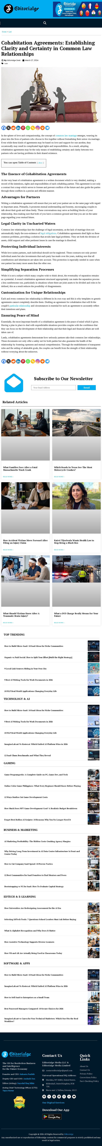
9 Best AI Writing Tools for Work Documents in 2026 (28, 680)
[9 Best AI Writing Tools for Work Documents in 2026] (94, 679)
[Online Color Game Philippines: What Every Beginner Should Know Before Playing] (94, 785)
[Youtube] (74, 1096)
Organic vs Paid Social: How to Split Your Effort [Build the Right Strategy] (38, 657)
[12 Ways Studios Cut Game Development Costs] (94, 797)
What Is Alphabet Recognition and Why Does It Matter (29, 930)
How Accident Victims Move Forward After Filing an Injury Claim (25, 541)
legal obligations (48, 233)
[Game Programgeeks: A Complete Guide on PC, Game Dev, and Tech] (94, 774)
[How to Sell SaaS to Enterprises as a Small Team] (94, 997)
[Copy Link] (33, 128)
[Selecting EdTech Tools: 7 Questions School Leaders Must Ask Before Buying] (94, 919)
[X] (8, 128)
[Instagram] (37, 128)
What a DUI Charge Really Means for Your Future (76, 614)
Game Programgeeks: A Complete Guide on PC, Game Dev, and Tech (36, 774)
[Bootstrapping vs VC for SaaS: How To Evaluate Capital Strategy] (94, 886)
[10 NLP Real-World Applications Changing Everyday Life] (94, 691)
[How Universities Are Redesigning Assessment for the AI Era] (94, 908)
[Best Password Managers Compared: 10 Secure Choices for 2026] (94, 1008)
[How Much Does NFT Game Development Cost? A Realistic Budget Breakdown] (94, 808)
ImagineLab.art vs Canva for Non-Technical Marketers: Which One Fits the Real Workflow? (41, 1020)
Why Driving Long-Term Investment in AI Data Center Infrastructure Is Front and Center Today (42, 852)
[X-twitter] (49, 1096)
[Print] (42, 128)
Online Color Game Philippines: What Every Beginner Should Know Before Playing (42, 786)
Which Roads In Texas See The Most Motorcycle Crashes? (73, 468)
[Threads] (69, 1096)
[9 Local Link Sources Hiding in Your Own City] (94, 668)
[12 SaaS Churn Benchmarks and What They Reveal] (94, 755)
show (40, 163)
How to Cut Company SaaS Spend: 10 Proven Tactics (28, 864)
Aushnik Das (29, 1078)
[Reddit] (13, 128)
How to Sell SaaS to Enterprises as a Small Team (26, 997)
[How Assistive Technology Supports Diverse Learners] (94, 941)
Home (4, 31)
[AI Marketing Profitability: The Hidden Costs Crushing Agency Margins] (94, 841)
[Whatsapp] (28, 128)
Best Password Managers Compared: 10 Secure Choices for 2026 (33, 1008)
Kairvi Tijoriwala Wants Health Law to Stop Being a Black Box (74, 541)
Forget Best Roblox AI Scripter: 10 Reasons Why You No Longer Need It (37, 819)
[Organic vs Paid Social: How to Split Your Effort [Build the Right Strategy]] (94, 657)
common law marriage (66, 135)
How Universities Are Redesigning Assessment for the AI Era (32, 908)
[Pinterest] (23, 128)
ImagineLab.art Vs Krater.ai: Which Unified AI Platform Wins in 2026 (36, 744)
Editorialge (68, 1134)
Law (10, 31)
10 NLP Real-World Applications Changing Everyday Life (30, 691)
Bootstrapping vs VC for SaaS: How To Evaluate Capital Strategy (34, 886)
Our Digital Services (53, 1102)
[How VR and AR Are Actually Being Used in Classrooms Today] (94, 953)
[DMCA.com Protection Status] (19, 1108)
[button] (45, 23)
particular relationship (20, 305)
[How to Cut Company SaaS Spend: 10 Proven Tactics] (94, 863)
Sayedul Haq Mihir (25, 1083)
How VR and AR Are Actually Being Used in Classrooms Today (33, 953)
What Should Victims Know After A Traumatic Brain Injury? (21, 614)
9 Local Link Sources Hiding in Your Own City (25, 668)
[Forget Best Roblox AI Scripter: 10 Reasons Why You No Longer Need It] (94, 819)
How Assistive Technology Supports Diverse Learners (29, 942)
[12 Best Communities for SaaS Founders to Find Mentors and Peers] (94, 875)
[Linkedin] (18, 128)
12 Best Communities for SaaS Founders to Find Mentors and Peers (35, 875)
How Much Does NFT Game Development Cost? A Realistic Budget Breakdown (40, 808)
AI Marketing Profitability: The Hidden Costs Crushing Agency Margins (37, 841)
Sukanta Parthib (27, 1074)
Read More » (8, 477)
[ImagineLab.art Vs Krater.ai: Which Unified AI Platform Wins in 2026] (94, 744)
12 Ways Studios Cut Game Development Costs (26, 797)
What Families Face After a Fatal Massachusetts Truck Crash (20, 468)
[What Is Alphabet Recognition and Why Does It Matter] (94, 930)
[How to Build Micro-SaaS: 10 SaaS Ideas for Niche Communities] (94, 645)
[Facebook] (3, 128)
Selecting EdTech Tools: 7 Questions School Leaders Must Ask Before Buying (40, 919)
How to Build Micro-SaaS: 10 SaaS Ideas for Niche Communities (33, 646)
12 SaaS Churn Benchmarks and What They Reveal (27, 755)
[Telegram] (47, 128)
